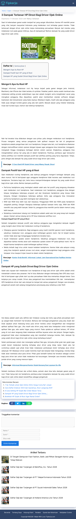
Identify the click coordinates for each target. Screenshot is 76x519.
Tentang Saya (17, 512)
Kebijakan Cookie (66, 512)
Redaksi (38, 512)
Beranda (7, 512)
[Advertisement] (38, 122)
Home (4, 11)
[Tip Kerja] (9, 3)
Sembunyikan (19, 66)
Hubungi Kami (28, 512)
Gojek (9, 11)
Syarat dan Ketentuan (50, 512)
